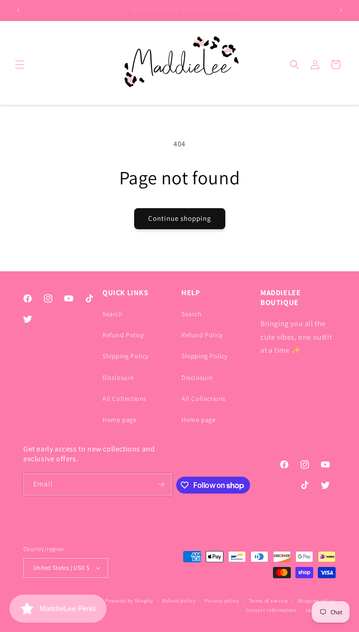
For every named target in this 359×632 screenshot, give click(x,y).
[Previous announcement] (18, 10)
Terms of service (268, 600)
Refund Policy (123, 335)
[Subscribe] (161, 484)
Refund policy (178, 600)
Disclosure (118, 377)
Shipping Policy (125, 356)
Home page (119, 419)
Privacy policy (222, 600)
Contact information (271, 610)
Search (112, 314)
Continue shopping (179, 218)
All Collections (124, 398)
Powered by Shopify (129, 600)
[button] (19, 64)
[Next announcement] (340, 10)
